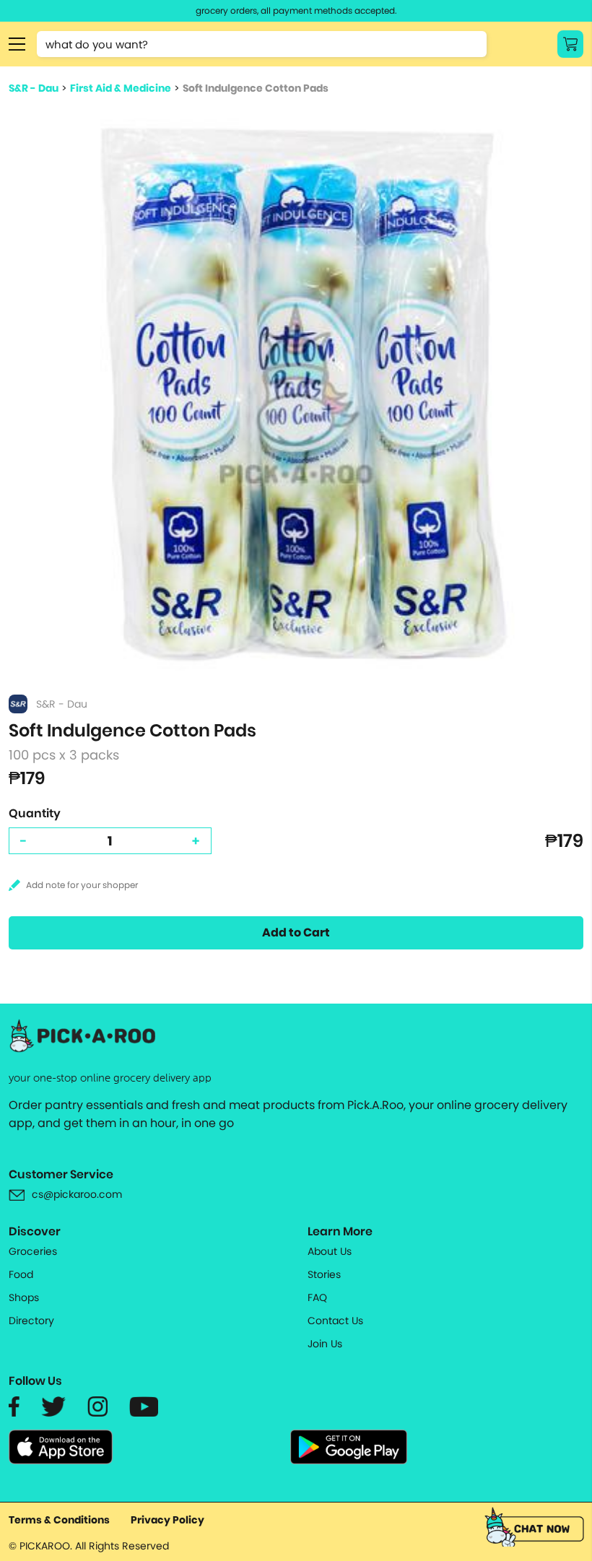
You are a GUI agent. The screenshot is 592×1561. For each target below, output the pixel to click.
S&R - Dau (33, 88)
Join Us (325, 1343)
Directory (31, 1320)
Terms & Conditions (59, 1520)
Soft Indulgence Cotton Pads (255, 88)
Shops (24, 1297)
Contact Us (335, 1320)
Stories (324, 1274)
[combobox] (262, 44)
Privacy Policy (167, 1520)
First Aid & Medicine (120, 88)
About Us (330, 1251)
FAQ (317, 1297)
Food (21, 1274)
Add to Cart (296, 932)
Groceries (33, 1251)
